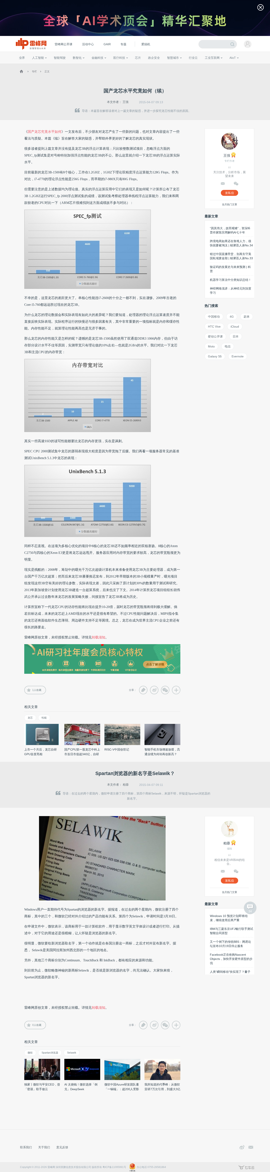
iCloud (235, 326)
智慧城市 (173, 57)
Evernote (238, 356)
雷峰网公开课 (63, 44)
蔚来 (247, 316)
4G (232, 316)
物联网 (216, 65)
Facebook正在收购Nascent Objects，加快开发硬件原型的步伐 (231, 959)
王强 (125, 102)
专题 (123, 44)
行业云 (193, 57)
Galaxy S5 (215, 356)
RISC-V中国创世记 (116, 749)
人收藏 (36, 690)
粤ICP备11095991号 (114, 1167)
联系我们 (26, 1147)
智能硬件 (228, 65)
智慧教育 (148, 65)
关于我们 (44, 1147)
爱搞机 (145, 44)
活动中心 (88, 44)
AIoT (233, 57)
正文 (47, 71)
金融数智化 (63, 65)
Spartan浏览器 (50, 1052)
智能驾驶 (60, 57)
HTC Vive (214, 326)
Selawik (71, 1052)
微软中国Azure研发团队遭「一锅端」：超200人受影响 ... (121, 1089)
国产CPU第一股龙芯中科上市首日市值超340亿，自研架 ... (82, 754)
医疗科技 (119, 57)
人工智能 (38, 57)
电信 (228, 346)
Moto (211, 346)
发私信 (229, 193)
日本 (236, 336)
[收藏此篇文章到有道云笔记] (143, 690)
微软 (30, 1052)
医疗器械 (111, 65)
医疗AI (89, 65)
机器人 (239, 65)
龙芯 (30, 717)
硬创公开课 (215, 336)
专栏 (34, 71)
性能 (44, 717)
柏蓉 (126, 784)
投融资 (99, 65)
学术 (34, 65)
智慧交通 (161, 65)
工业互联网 (212, 57)
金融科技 (97, 57)
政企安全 (154, 57)
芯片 (138, 57)
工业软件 (189, 65)
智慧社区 (174, 65)
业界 (22, 57)
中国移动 (214, 316)
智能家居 (251, 65)
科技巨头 (81, 65)
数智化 (77, 57)
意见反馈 (62, 1147)
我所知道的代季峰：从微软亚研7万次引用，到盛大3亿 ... (162, 1089)
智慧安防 (135, 65)
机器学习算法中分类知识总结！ (230, 279)
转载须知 (98, 637)
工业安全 (202, 65)
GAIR (107, 44)
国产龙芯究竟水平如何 (44, 131)
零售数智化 (47, 65)
